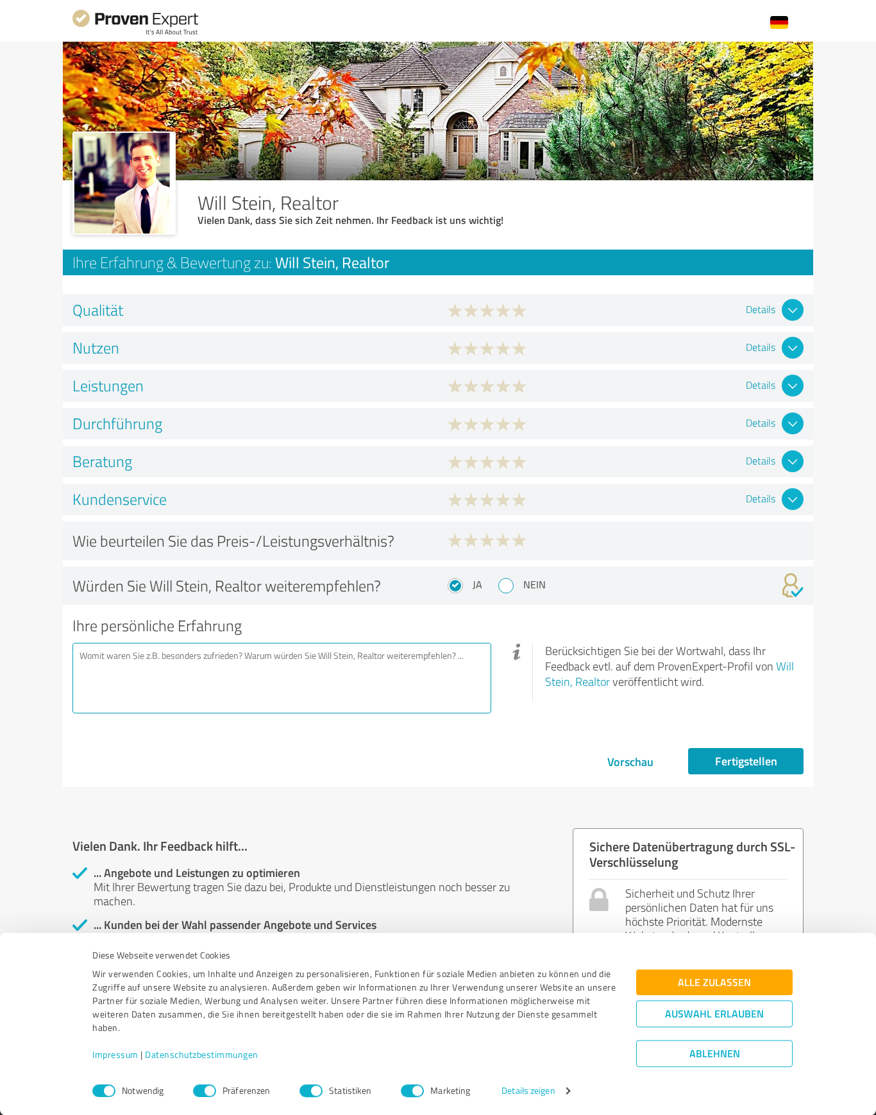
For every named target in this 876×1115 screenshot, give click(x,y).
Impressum (115, 1055)
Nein (534, 584)
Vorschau (630, 761)
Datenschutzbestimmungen (201, 1055)
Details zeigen (528, 1091)
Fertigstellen (746, 761)
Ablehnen (714, 1053)
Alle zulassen (714, 982)
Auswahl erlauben (714, 1014)
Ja (477, 584)
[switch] (204, 1090)
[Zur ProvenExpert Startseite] (135, 33)
